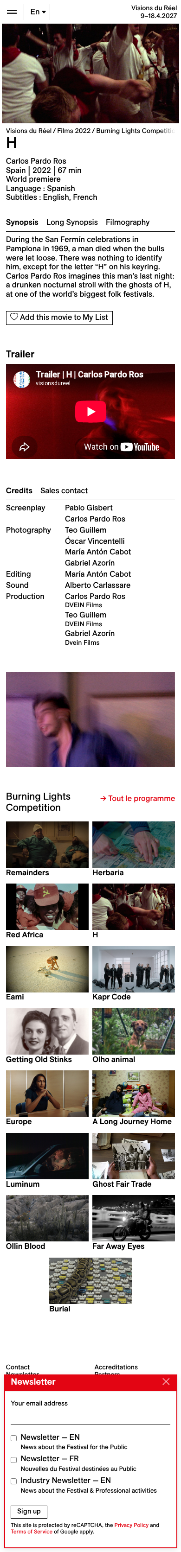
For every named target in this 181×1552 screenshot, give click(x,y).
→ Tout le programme (137, 799)
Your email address (39, 1403)
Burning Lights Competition (137, 130)
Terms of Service (31, 1532)
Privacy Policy (131, 1525)
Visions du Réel (29, 130)
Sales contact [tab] (64, 491)
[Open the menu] (12, 12)
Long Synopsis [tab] (72, 222)
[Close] (163, 1382)
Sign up (29, 1511)
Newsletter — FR (78, 1463)
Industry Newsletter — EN (89, 1485)
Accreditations (116, 1367)
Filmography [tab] (128, 222)
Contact (18, 1367)
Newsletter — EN (74, 1441)
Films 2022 (73, 130)
